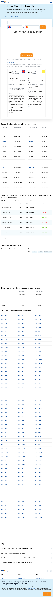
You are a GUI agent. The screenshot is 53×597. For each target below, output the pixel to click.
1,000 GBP (17, 16)
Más (9, 114)
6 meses (34, 251)
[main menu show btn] (51, 2)
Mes (29, 251)
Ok (47, 594)
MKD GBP (20, 14)
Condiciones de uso (40, 576)
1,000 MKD (31, 167)
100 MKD (31, 141)
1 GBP (5, 16)
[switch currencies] (43, 27)
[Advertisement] (26, 43)
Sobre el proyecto (4, 576)
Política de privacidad (31, 588)
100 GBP (11, 16)
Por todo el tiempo (48, 251)
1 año (41, 251)
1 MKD (30, 131)
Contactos (20, 576)
